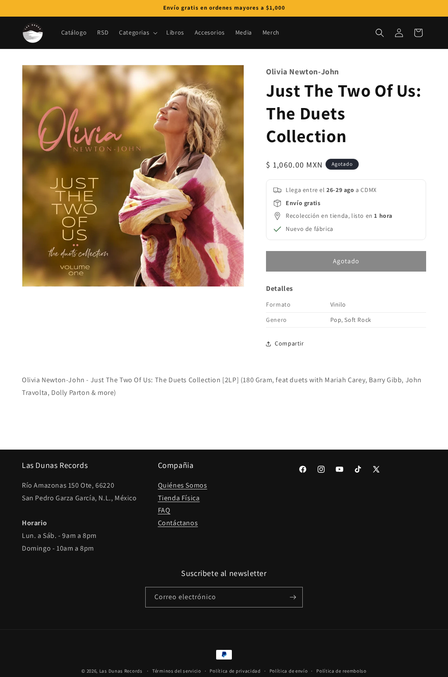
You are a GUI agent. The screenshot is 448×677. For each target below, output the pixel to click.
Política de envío (289, 671)
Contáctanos (178, 522)
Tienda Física (179, 498)
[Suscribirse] (292, 597)
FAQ (164, 510)
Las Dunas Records (121, 671)
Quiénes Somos (182, 485)
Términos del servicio (176, 671)
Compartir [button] (289, 343)
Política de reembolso (341, 671)
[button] (137, 32)
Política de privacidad (235, 671)
